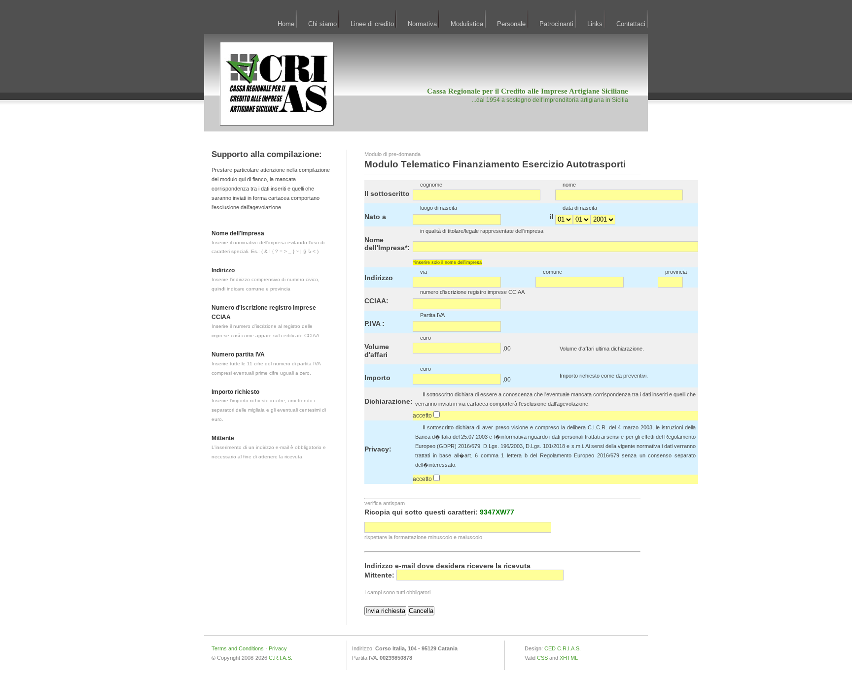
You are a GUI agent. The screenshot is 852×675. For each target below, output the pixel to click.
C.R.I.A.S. (280, 658)
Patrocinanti (556, 24)
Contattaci (630, 24)
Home (286, 24)
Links (595, 24)
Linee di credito (372, 24)
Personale (511, 24)
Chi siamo (322, 24)
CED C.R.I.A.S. (562, 648)
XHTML (569, 658)
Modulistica (467, 24)
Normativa (422, 24)
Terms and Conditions (238, 648)
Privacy (278, 648)
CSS (542, 658)
